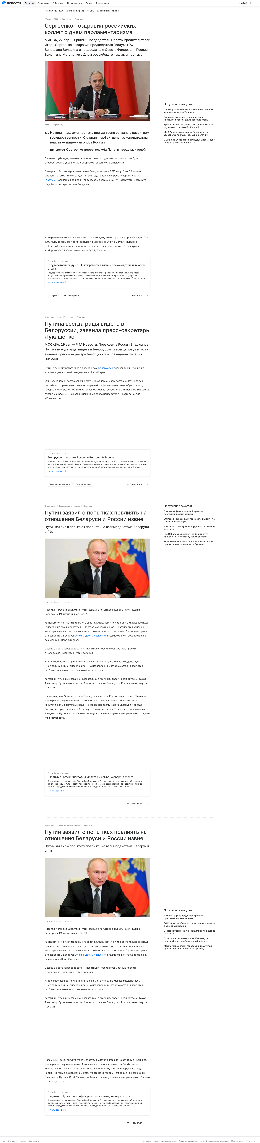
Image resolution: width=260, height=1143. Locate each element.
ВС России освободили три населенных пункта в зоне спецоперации (189, 520)
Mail (4, 1141)
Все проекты (34, 1141)
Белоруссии (105, 368)
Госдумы (50, 179)
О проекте (147, 1141)
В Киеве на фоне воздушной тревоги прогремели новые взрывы (183, 512)
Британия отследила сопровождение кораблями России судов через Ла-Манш (186, 118)
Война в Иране (76, 10)
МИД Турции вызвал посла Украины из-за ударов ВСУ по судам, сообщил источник (186, 133)
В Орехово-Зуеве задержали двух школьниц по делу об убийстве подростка (189, 141)
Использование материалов (217, 1141)
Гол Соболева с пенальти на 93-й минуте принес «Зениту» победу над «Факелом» (186, 535)
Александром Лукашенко (90, 635)
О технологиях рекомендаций (165, 1141)
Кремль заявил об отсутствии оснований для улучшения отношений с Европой (188, 126)
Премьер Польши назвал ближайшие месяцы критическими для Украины (188, 110)
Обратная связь (237, 1141)
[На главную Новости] (13, 3)
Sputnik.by (66, 19)
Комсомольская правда (69, 506)
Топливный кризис (109, 10)
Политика (79, 19)
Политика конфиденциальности (191, 1141)
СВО (92, 10)
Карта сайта (250, 1141)
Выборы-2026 (56, 10)
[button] (97, 91)
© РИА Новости (66, 317)
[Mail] (4, 3)
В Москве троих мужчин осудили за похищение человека (189, 527)
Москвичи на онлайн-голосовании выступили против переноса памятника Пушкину (188, 543)
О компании (12, 1141)
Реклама (23, 1141)
